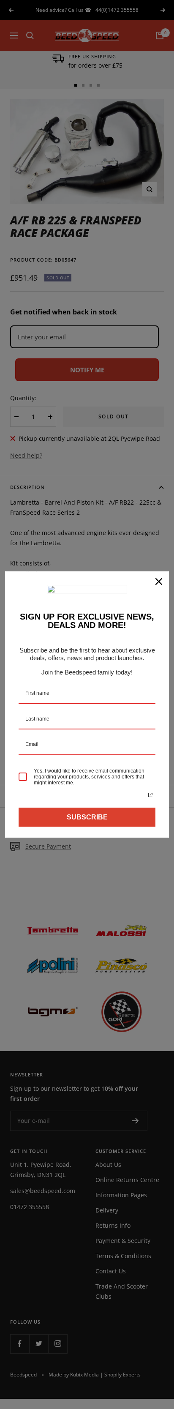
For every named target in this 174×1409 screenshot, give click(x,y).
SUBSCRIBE (87, 817)
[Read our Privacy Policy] (150, 795)
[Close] (159, 581)
